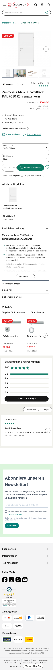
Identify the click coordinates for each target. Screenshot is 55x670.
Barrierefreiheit (15, 666)
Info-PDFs (7, 290)
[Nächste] (47, 312)
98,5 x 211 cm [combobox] (9, 148)
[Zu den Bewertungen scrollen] (44, 86)
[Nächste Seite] (46, 73)
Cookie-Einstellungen (30, 663)
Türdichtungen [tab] (38, 312)
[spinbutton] (9, 167)
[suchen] (47, 12)
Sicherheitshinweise (12, 297)
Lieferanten (44, 663)
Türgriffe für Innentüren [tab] (13, 312)
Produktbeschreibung (13, 228)
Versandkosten (43, 109)
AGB (34, 660)
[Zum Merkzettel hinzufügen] (47, 167)
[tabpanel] (26, 335)
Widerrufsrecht (43, 660)
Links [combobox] (5, 159)
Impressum (26, 660)
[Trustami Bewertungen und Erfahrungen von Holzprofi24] (9, 597)
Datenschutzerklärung (13, 663)
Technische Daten (11, 284)
